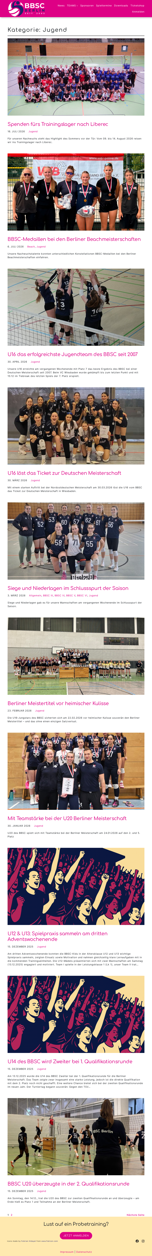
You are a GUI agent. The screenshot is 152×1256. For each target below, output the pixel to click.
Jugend (33, 131)
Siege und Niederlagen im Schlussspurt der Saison (68, 588)
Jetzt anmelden (76, 1235)
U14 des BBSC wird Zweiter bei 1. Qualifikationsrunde (70, 1061)
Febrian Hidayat (28, 1241)
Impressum (67, 1251)
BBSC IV (60, 595)
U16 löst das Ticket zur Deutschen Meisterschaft (64, 473)
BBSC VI (82, 595)
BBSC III (48, 595)
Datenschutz (84, 1251)
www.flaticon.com (49, 1241)
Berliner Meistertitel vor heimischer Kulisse (58, 703)
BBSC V (70, 595)
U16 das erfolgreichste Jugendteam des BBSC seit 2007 (73, 354)
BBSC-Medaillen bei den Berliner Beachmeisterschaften (74, 239)
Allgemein (35, 595)
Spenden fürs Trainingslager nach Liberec (58, 124)
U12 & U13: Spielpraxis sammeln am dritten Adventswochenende (57, 936)
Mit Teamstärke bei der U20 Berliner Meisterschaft (67, 818)
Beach (31, 246)
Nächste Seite (135, 1214)
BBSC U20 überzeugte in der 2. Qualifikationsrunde (68, 1184)
